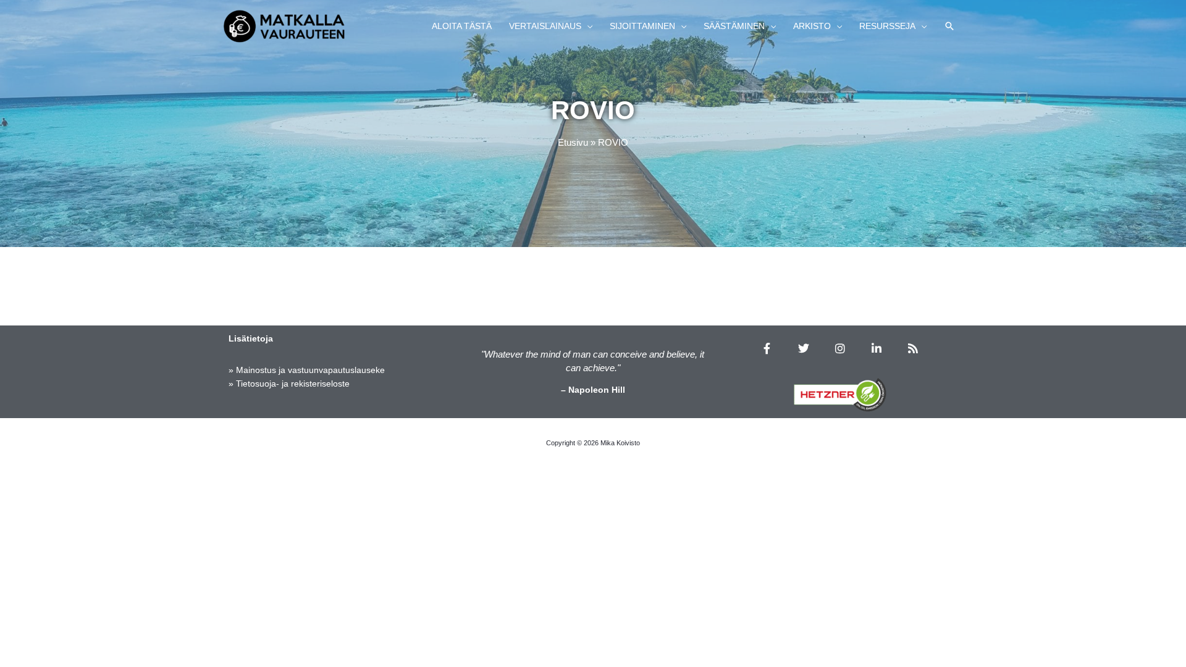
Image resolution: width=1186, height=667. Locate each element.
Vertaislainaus (545, 26)
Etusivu (573, 142)
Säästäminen (734, 26)
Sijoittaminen (642, 26)
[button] (949, 25)
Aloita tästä (462, 26)
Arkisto (812, 26)
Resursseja (887, 26)
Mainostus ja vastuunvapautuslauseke (310, 370)
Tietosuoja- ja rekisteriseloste (293, 383)
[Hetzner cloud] (840, 394)
